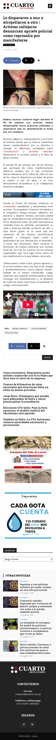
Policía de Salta (11, 333)
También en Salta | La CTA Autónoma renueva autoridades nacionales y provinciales (26, 422)
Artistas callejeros (20, 329)
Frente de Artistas (39, 329)
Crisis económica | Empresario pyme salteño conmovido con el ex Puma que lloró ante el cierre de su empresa (28, 375)
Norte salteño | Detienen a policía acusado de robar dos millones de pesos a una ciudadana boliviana (35, 648)
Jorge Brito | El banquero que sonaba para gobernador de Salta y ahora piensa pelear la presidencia (26, 398)
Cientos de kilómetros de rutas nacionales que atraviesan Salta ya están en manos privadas (25, 387)
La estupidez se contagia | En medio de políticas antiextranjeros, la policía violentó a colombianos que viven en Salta (35, 628)
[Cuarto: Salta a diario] (20, 6)
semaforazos (11, 151)
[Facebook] (24, 724)
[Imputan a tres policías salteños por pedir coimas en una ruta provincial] (10, 585)
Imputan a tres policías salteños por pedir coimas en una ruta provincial (35, 587)
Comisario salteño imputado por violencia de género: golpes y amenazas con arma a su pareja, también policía (36, 606)
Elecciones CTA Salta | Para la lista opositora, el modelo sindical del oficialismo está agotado (25, 410)
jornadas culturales (41, 151)
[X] (32, 724)
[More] (38, 60)
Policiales (9, 45)
